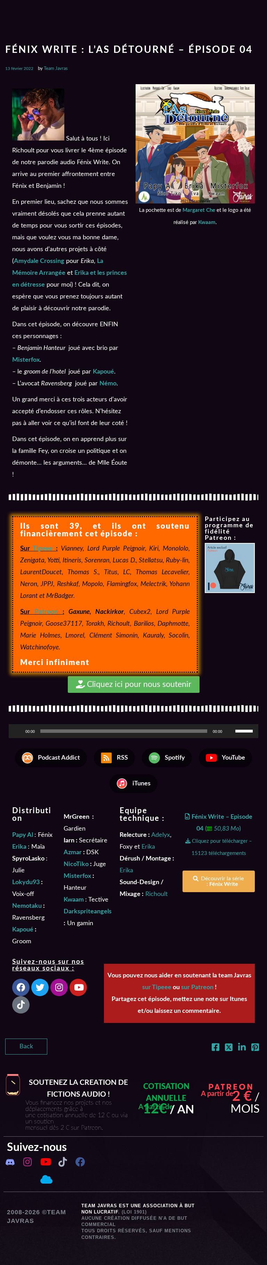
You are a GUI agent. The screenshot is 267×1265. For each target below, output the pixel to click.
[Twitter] (40, 987)
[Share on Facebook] (215, 1049)
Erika (148, 847)
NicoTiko (76, 864)
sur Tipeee (156, 987)
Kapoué (22, 930)
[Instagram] (59, 987)
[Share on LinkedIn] (242, 1049)
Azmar (73, 852)
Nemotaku (27, 906)
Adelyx (160, 835)
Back (26, 1046)
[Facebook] (21, 987)
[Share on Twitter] (228, 1049)
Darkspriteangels (88, 911)
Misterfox (77, 876)
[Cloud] (45, 1179)
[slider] (245, 730)
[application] (133, 731)
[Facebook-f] (80, 1162)
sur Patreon (197, 987)
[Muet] (229, 731)
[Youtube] (78, 987)
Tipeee (42, 548)
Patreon (46, 612)
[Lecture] (17, 731)
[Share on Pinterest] (255, 1049)
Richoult (156, 894)
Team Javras (56, 68)
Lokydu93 (26, 882)
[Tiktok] (21, 1005)
